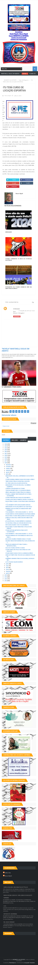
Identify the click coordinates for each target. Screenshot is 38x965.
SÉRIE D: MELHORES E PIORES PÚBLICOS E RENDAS (18, 492)
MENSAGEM (8, 232)
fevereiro (8, 571)
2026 (6, 444)
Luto (5, 906)
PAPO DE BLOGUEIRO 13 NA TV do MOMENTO (17, 524)
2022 (6, 451)
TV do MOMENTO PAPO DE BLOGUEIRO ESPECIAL (17, 504)
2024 (6, 448)
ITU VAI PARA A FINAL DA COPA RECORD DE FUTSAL (18, 523)
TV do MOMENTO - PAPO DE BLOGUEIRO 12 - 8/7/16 (18, 533)
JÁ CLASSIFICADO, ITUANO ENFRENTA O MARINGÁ (18, 521)
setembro (8, 470)
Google (14, 183)
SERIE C (11, 73)
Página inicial (6, 426)
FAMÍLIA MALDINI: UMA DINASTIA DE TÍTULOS (16, 887)
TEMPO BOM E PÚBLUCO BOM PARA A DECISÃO (17, 481)
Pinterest (14, 186)
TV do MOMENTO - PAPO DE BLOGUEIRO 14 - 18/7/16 (19, 512)
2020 (6, 455)
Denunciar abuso (9, 415)
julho (7, 474)
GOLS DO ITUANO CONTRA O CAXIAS (15, 547)
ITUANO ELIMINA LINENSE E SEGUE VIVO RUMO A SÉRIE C (20, 479)
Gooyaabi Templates (29, 962)
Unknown (16, 309)
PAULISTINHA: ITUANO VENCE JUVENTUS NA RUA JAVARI (19, 515)
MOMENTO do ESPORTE (19, 959)
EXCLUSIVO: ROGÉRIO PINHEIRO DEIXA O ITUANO (18, 539)
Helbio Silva (8, 872)
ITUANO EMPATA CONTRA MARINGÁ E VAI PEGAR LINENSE (20, 514)
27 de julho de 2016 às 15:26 (27, 310)
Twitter (14, 180)
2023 (6, 449)
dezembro (8, 464)
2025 (6, 446)
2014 (6, 577)
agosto (8, 472)
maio (7, 565)
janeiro (8, 573)
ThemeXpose (12, 962)
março (7, 569)
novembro (8, 466)
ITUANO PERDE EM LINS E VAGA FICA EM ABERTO (17, 497)
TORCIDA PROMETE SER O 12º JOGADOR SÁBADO (17, 490)
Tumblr (28, 183)
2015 (6, 575)
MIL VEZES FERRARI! (9, 922)
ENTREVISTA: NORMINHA (10, 914)
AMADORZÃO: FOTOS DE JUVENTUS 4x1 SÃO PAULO (18, 506)
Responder (17, 316)
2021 (6, 453)
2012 (6, 580)
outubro (8, 468)
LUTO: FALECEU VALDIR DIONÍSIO (14, 562)
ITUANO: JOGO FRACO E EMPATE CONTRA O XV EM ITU (19, 499)
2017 (6, 461)
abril (7, 567)
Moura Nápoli (8, 876)
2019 (6, 457)
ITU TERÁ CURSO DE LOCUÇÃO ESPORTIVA (16, 483)
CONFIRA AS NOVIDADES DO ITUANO (15, 488)
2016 (6, 462)
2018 (6, 459)
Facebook (28, 180)
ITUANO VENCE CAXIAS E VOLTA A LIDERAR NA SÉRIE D (19, 553)
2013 (6, 578)
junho (7, 563)
